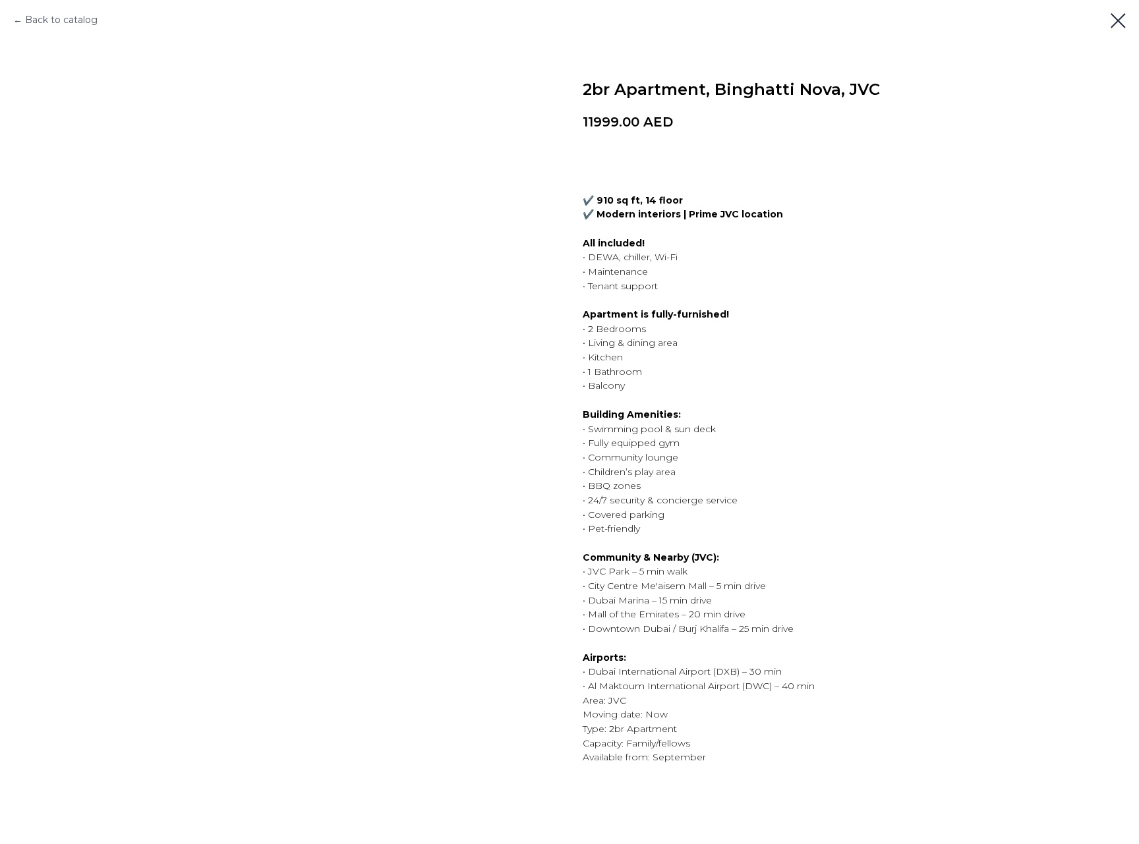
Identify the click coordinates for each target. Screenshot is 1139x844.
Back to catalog (61, 20)
